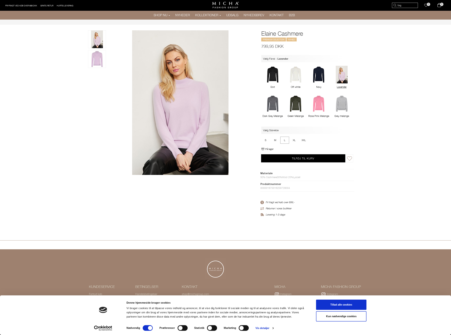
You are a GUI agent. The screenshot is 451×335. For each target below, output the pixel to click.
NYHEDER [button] (182, 15)
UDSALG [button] (232, 15)
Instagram (286, 294)
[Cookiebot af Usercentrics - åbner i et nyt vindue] (103, 328)
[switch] (183, 328)
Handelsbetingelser (146, 294)
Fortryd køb (95, 294)
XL (294, 140)
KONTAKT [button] (277, 15)
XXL (304, 140)
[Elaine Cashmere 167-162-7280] (97, 59)
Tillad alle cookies (341, 304)
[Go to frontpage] (225, 5)
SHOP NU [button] (161, 15)
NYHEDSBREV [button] (254, 15)
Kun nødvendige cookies (341, 316)
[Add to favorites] (349, 158)
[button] (427, 5)
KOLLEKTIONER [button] (207, 15)
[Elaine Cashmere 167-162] (97, 39)
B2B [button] (292, 15)
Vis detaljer (262, 328)
